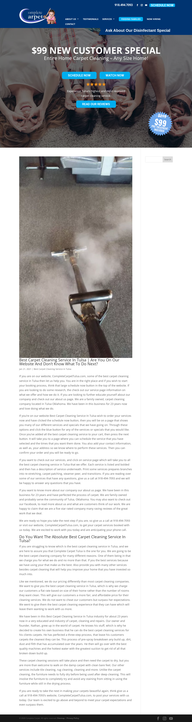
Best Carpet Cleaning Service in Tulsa (52, 369)
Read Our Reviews (96, 104)
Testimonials (90, 19)
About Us (70, 19)
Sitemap (61, 718)
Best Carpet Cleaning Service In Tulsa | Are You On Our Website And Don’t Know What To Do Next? (69, 361)
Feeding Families (131, 19)
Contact (70, 24)
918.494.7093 (124, 5)
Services (107, 19)
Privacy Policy (73, 718)
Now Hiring (153, 19)
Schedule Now (162, 5)
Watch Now (115, 75)
